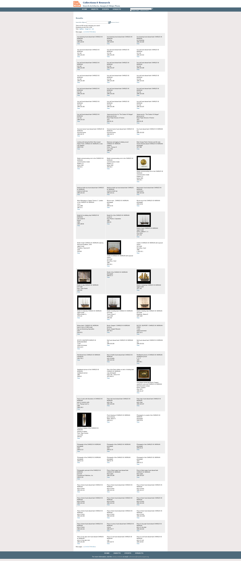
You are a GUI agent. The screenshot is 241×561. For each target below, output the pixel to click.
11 (95, 32)
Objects (94, 9)
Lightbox (81, 29)
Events (105, 9)
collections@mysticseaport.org (139, 557)
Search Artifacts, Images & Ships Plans (101, 6)
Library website (117, 557)
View (78, 43)
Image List (88, 29)
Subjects (117, 9)
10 (93, 32)
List (93, 29)
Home (84, 9)
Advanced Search (144, 10)
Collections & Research (96, 2)
